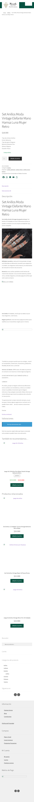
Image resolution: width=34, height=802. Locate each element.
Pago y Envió (7, 737)
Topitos (6, 682)
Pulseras (6, 679)
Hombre (6, 671)
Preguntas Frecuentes (10, 743)
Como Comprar (8, 740)
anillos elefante (11, 169)
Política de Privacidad (8, 723)
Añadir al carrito (15, 158)
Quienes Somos (8, 710)
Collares (6, 668)
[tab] (17, 186)
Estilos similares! (7, 414)
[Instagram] (15, 694)
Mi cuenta (6, 756)
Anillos (8, 12)
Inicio (4, 12)
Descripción (5, 186)
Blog (5, 713)
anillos (7, 673)
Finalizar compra (9, 763)
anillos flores (19, 169)
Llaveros (6, 676)
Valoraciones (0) (6, 191)
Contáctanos (7, 716)
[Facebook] (18, 694)
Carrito (6, 760)
